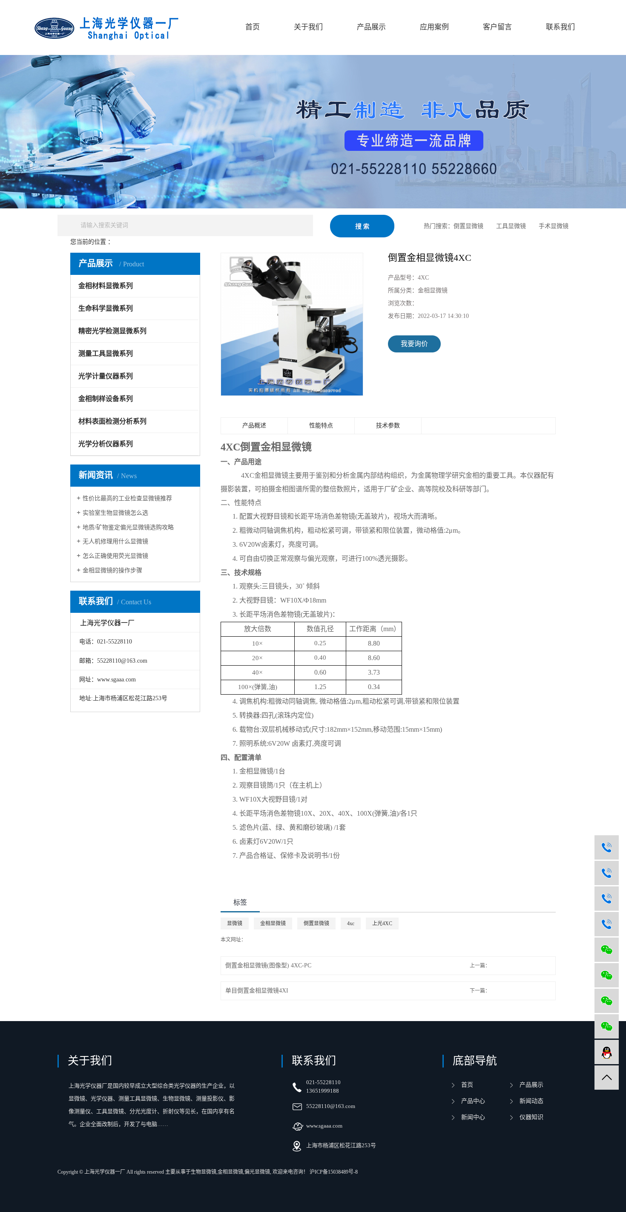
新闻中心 (473, 1117)
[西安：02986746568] (606, 898)
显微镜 (234, 923)
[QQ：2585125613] (606, 1052)
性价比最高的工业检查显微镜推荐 (127, 498)
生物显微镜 (203, 1172)
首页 (252, 27)
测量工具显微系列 (105, 353)
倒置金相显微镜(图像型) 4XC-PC (268, 965)
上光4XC (382, 923)
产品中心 (127, 242)
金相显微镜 (205, 242)
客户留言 (497, 27)
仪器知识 (531, 1117)
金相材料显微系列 (165, 242)
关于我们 (308, 27)
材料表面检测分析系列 (112, 421)
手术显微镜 (554, 226)
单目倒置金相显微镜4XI (256, 990)
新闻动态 (531, 1101)
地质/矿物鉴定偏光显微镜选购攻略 (128, 527)
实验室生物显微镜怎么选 (115, 513)
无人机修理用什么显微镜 (115, 541)
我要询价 (414, 343)
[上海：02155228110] (606, 847)
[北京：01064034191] (606, 873)
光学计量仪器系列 (105, 376)
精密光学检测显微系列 (112, 331)
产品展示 (371, 27)
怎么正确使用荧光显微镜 (115, 556)
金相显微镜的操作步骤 (112, 570)
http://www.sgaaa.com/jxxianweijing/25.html (291, 940)
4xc (350, 923)
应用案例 (434, 27)
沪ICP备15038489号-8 (334, 1172)
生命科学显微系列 (105, 308)
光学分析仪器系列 (105, 443)
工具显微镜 (511, 226)
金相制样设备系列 (105, 398)
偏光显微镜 (257, 1172)
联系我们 (560, 27)
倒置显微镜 (468, 226)
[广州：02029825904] (606, 924)
